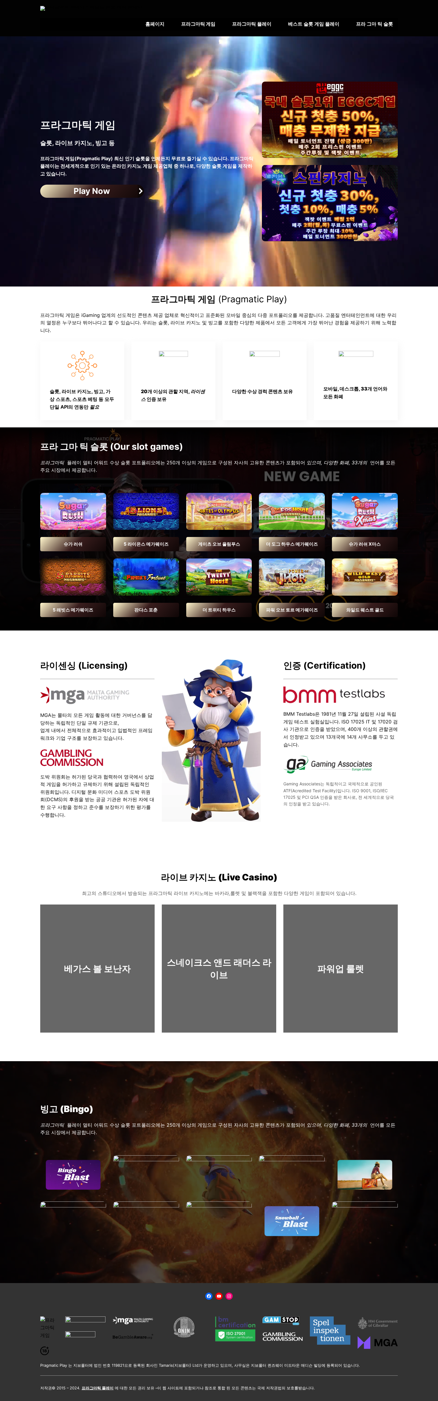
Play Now (92, 191)
